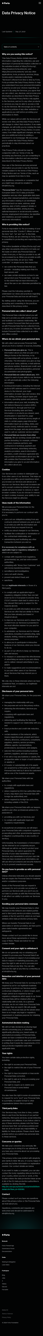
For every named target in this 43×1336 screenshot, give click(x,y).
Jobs (3, 1278)
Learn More (5, 1265)
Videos (4, 1284)
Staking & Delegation (9, 1262)
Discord (4, 1286)
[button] (40, 3)
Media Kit (5, 1310)
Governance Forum (8, 1248)
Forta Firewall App (8, 1245)
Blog (3, 1275)
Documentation (7, 1251)
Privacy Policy (6, 1317)
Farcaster (5, 1289)
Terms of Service (7, 1313)
